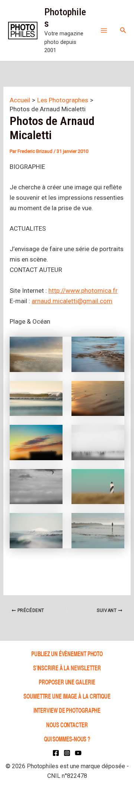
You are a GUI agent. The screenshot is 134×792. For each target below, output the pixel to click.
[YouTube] (78, 753)
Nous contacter (67, 724)
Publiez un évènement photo (67, 653)
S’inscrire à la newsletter (67, 668)
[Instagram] (67, 753)
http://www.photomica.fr (83, 290)
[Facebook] (55, 753)
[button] (123, 30)
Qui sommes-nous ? (67, 739)
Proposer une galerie (67, 682)
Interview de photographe (67, 710)
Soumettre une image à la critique (67, 696)
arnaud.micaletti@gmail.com (72, 301)
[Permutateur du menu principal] (103, 30)
